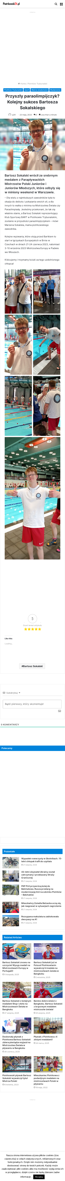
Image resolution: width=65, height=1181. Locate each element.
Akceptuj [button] (39, 1177)
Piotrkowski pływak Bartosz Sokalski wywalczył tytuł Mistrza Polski (16, 1078)
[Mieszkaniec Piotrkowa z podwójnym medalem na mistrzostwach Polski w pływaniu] (48, 1064)
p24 (14, 115)
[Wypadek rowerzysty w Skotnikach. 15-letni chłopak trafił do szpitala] (10, 862)
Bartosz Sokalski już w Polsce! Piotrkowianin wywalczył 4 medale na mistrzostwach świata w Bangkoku (46, 968)
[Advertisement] (32, 46)
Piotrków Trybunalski (37, 83)
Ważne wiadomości (39, 90)
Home (23, 83)
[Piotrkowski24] (11, 4)
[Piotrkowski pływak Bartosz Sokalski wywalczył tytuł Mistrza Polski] (16, 1064)
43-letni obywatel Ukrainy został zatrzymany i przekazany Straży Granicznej (38, 875)
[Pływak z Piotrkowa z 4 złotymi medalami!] (48, 1026)
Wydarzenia (55, 90)
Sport (26, 90)
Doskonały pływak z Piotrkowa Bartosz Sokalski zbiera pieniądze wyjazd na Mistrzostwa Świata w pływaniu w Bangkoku (16, 1042)
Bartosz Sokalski (33, 666)
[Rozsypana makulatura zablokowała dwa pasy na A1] (10, 920)
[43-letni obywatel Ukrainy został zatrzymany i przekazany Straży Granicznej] (10, 876)
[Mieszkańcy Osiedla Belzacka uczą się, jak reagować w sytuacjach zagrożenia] (10, 907)
